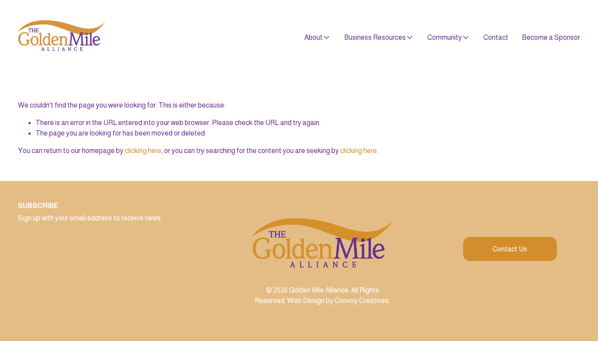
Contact (495, 37)
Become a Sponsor (551, 37)
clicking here (143, 150)
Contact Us (509, 249)
